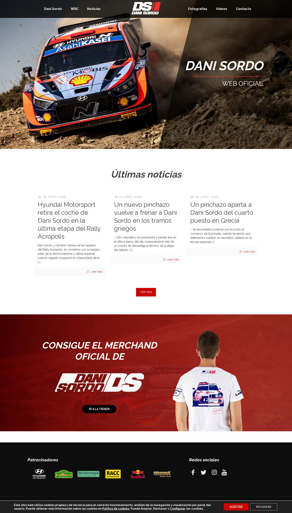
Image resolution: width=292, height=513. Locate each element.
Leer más (96, 271)
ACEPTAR (236, 506)
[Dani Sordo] (146, 8)
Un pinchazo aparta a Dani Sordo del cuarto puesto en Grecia (221, 212)
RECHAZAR (263, 506)
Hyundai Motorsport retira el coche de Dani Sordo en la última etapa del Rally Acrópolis (69, 220)
